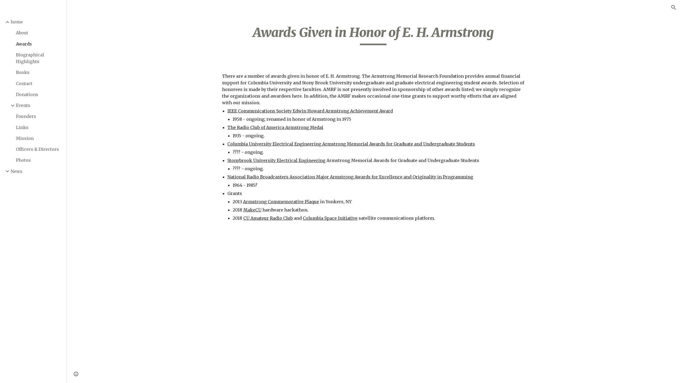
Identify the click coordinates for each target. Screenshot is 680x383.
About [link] (22, 32)
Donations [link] (27, 94)
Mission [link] (25, 138)
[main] (373, 34)
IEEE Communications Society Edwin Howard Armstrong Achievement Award (310, 111)
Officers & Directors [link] (37, 149)
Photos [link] (23, 160)
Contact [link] (24, 83)
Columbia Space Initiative (330, 218)
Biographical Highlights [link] (30, 58)
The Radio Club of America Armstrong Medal (275, 127)
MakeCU (252, 210)
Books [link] (22, 72)
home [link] (17, 21)
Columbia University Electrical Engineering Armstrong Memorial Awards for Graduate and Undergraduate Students (351, 144)
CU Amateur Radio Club (268, 218)
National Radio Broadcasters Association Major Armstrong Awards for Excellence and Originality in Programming (350, 177)
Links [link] (22, 127)
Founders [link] (26, 116)
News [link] (16, 171)
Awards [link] (24, 44)
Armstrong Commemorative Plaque (281, 201)
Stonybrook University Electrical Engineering (276, 160)
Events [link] (23, 105)
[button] (673, 7)
